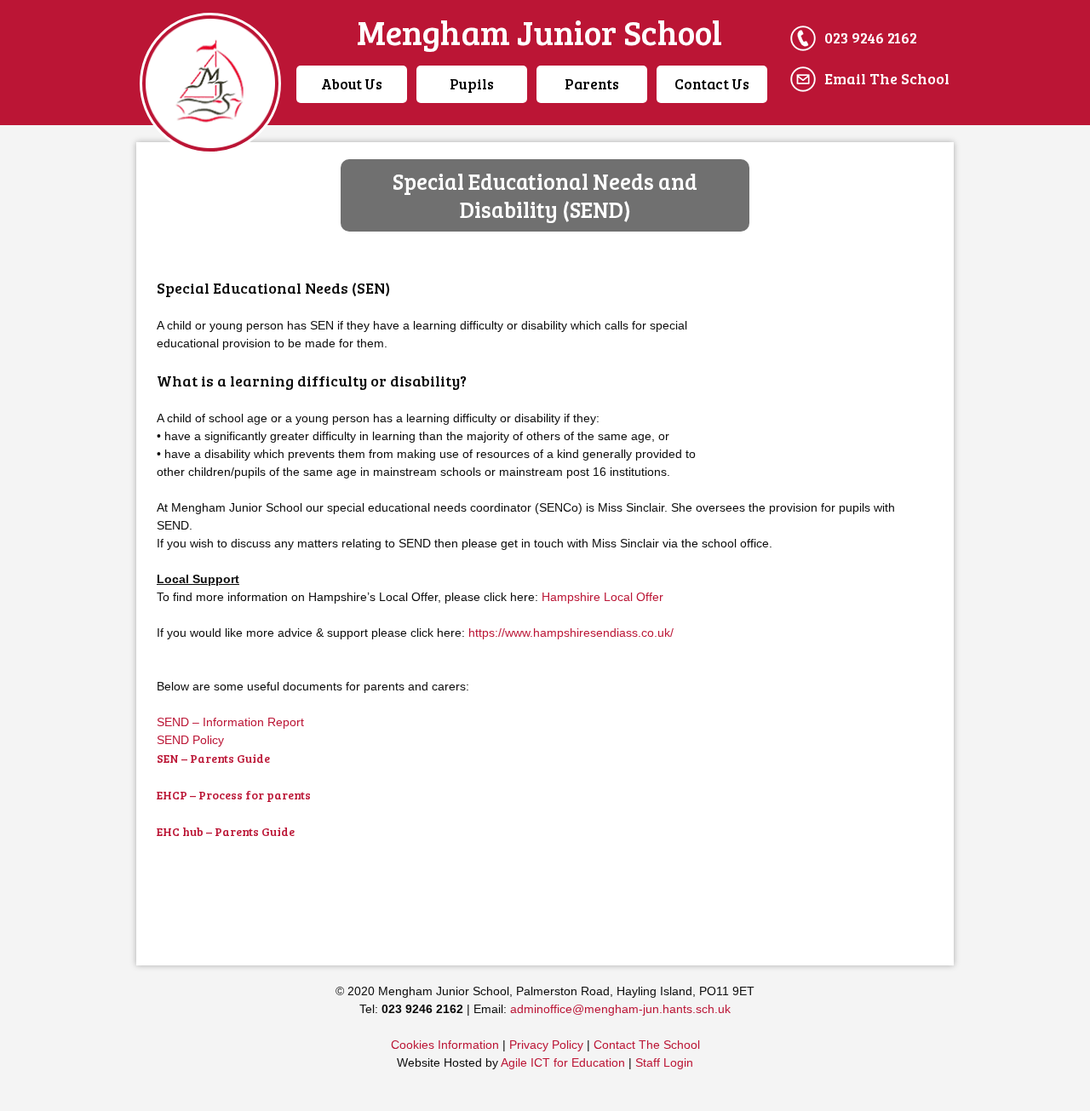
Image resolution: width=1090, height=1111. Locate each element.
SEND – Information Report (230, 722)
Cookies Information (445, 1044)
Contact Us (711, 84)
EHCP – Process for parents (234, 795)
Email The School (886, 78)
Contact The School (647, 1044)
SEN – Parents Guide (213, 758)
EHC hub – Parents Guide (226, 831)
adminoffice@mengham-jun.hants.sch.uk (620, 1009)
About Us (351, 84)
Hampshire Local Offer (602, 597)
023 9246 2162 (870, 37)
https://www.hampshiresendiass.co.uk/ (571, 632)
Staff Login (664, 1062)
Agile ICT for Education (563, 1062)
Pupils (472, 84)
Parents (592, 84)
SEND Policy (192, 740)
